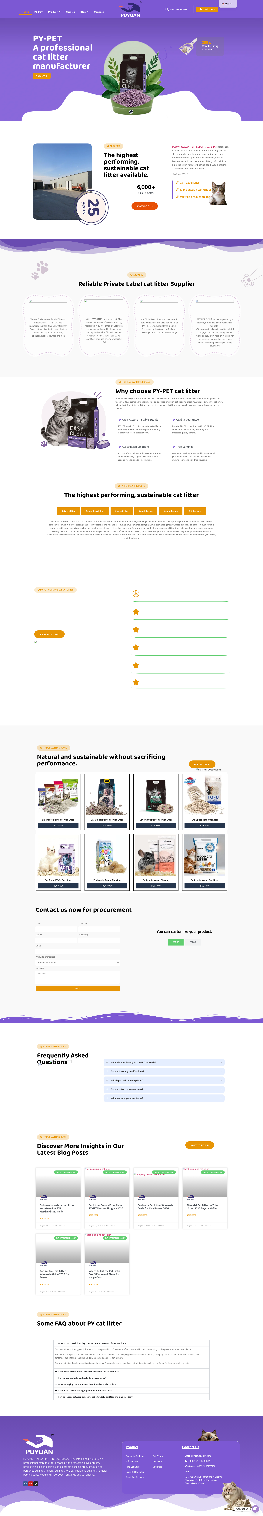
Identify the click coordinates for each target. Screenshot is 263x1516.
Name (38, 923)
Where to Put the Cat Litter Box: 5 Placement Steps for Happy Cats (104, 1274)
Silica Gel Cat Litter (135, 1472)
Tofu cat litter (132, 1461)
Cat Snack (157, 1461)
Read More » (45, 1218)
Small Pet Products (135, 1477)
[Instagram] (35, 1483)
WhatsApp (83, 934)
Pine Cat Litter (132, 1467)
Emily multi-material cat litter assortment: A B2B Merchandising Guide (57, 1208)
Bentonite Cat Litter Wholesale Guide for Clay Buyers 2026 (155, 1206)
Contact (99, 11)
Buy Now (58, 825)
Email (38, 946)
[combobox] (178, 9)
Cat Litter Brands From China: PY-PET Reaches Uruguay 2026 (106, 1206)
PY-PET (38, 11)
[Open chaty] (255, 1509)
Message (40, 968)
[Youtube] (30, 1483)
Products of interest (45, 957)
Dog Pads (157, 1467)
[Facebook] (25, 1483)
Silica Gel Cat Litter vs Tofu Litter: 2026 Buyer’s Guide (202, 1206)
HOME (25, 11)
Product (53, 11)
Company (83, 923)
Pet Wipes (158, 1456)
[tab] (68, 511)
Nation (39, 934)
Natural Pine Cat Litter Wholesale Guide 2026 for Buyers (54, 1274)
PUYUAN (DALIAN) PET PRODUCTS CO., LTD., (194, 146)
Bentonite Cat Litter (135, 1456)
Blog (83, 11)
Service (70, 11)
